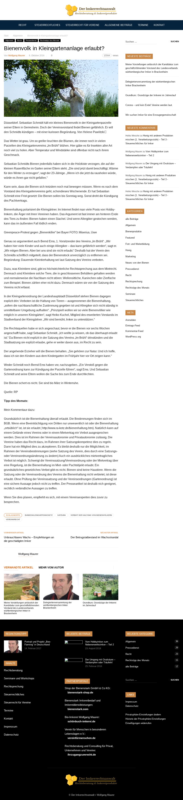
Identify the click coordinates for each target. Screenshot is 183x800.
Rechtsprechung (133, 281)
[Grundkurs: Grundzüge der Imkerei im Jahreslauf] (100, 587)
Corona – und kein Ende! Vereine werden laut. (149, 105)
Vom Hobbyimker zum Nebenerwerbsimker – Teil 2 (99, 643)
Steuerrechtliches (47, 25)
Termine (143, 25)
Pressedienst (31, 40)
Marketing (130, 256)
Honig (128, 250)
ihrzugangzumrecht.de (82, 754)
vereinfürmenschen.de (81, 737)
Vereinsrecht (13, 519)
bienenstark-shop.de (80, 692)
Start (6, 35)
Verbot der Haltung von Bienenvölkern (91, 515)
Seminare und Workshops (19, 678)
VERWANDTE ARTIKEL (18, 567)
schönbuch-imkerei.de (81, 721)
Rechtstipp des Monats (49, 40)
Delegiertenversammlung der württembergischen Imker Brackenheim (57, 605)
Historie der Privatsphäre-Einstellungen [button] (145, 719)
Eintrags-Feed (132, 325)
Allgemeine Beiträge (118, 25)
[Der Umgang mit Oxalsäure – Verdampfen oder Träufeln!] (74, 664)
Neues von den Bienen (137, 262)
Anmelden (130, 320)
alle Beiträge (131, 219)
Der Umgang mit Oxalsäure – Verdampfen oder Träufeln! (100, 661)
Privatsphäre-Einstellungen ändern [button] (143, 714)
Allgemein (9, 40)
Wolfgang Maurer (16, 55)
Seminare (130, 294)
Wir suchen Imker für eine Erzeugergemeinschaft (150, 115)
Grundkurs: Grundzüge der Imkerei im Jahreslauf (150, 95)
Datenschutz (11, 734)
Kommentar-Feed (134, 331)
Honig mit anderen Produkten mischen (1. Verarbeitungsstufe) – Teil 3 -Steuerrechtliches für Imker (149, 139)
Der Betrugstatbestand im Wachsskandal (94, 537)
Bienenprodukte (133, 231)
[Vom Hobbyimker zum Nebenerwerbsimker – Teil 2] (74, 646)
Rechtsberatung (13, 670)
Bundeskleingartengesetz (39, 515)
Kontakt (159, 25)
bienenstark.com (78, 709)
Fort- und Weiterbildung (137, 244)
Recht (22, 25)
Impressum (10, 726)
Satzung (61, 515)
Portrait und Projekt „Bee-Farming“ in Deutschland (37, 643)
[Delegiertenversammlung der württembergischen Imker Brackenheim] (61, 587)
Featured (130, 237)
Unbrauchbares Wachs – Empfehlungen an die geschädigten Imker (29, 539)
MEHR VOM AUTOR (51, 567)
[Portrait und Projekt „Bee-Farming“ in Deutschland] (13, 646)
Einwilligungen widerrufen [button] (138, 723)
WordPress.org (133, 336)
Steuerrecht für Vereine (82, 25)
